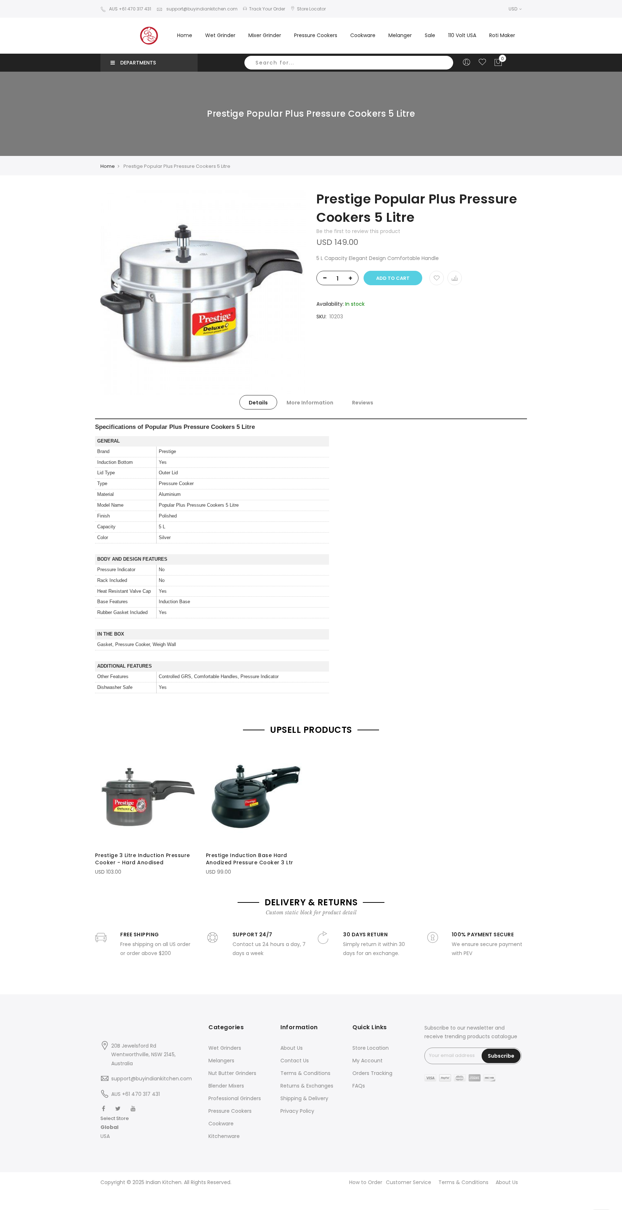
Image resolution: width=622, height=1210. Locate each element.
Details (258, 402)
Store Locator (311, 9)
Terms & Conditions (305, 1073)
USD (513, 9)
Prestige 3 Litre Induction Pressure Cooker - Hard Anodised (142, 859)
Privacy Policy (297, 1111)
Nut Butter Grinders (232, 1073)
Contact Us (294, 1060)
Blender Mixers (226, 1085)
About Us (291, 1048)
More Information (310, 402)
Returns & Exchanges (306, 1085)
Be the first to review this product (358, 231)
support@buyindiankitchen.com (201, 9)
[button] (114, 1127)
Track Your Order (267, 9)
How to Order (365, 1182)
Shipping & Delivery (304, 1098)
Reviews (362, 402)
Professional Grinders (234, 1098)
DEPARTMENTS (138, 62)
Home (184, 35)
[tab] (258, 402)
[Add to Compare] (454, 278)
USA (105, 1136)
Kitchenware (224, 1136)
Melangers (221, 1060)
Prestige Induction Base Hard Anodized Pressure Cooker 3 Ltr (249, 859)
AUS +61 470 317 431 (130, 9)
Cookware (221, 1123)
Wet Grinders (224, 1048)
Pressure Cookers (230, 1111)
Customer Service (408, 1182)
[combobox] (349, 62)
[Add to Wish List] (436, 278)
